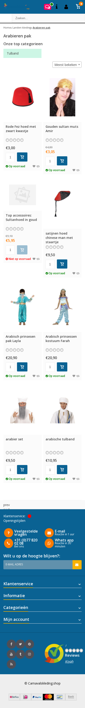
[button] (78, 7)
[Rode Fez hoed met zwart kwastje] (22, 97)
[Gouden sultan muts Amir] (62, 97)
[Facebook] (11, 644)
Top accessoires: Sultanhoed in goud (21, 217)
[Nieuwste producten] (11, 664)
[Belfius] (14, 699)
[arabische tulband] (62, 410)
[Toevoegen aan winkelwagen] (22, 157)
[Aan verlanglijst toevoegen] (34, 166)
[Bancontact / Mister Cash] (59, 699)
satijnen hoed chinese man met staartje (59, 237)
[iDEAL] (25, 699)
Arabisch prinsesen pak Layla (20, 338)
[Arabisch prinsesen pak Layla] (22, 307)
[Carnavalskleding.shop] (15, 6)
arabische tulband (60, 439)
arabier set (14, 439)
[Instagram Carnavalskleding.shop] (29, 654)
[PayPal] (37, 699)
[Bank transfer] (71, 699)
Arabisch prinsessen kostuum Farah (61, 338)
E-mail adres (14, 564)
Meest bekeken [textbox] (65, 65)
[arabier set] (22, 410)
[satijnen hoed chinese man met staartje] (62, 204)
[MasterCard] (48, 699)
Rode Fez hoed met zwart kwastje (21, 128)
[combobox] (67, 64)
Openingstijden (14, 520)
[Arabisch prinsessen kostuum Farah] (62, 307)
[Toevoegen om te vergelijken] (37, 166)
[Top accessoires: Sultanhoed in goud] (22, 195)
